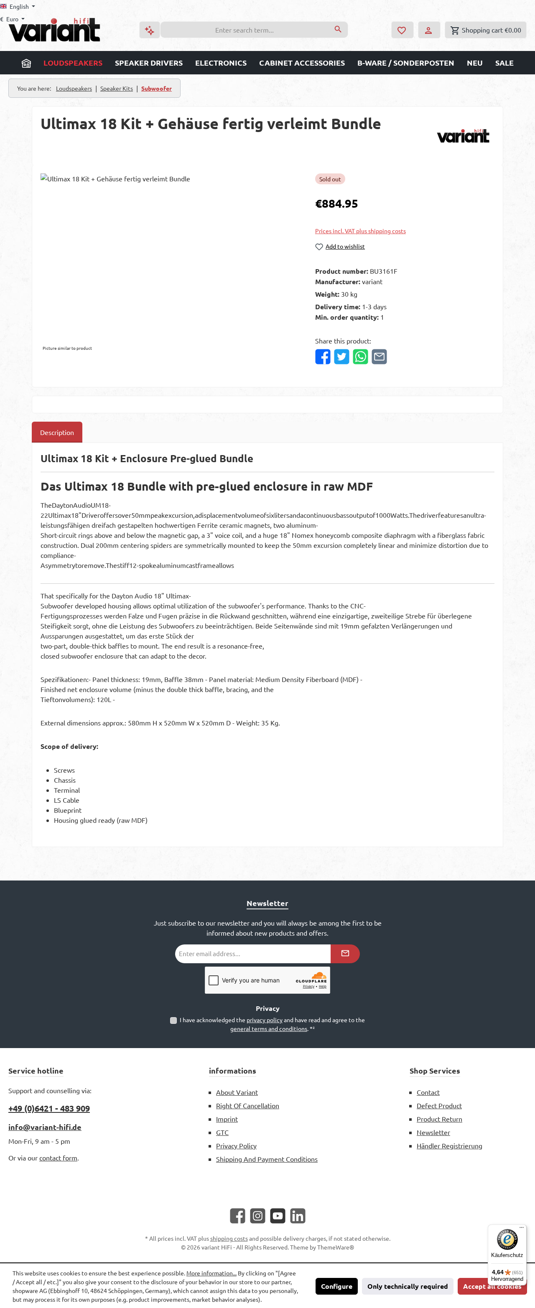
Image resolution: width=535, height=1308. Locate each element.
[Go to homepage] (54, 30)
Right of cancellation (247, 1105)
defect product (439, 1105)
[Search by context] (149, 29)
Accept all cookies (492, 1286)
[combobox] (244, 29)
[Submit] (345, 953)
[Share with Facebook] (322, 356)
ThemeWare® (335, 1247)
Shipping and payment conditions (267, 1159)
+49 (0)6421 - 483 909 (49, 1108)
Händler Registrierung (449, 1145)
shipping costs (229, 1238)
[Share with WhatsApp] (360, 356)
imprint (227, 1119)
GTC (222, 1132)
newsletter (433, 1132)
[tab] (57, 432)
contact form (58, 1157)
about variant (237, 1092)
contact (428, 1092)
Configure (336, 1286)
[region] (169, 263)
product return (439, 1119)
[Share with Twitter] (341, 356)
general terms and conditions (268, 1028)
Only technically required (407, 1286)
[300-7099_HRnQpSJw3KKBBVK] (169, 263)
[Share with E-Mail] (379, 356)
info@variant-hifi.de (45, 1127)
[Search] (338, 29)
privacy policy (265, 1019)
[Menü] (522, 1229)
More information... (211, 1273)
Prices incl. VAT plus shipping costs (360, 231)
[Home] (26, 62)
